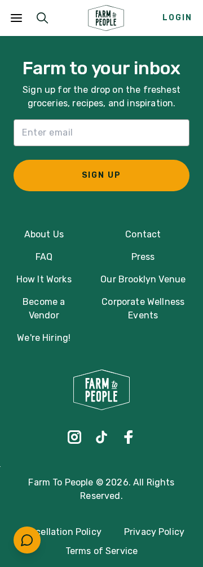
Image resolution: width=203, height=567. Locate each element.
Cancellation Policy (60, 531)
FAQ (44, 256)
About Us (44, 234)
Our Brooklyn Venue (143, 279)
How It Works (44, 279)
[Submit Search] (42, 18)
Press (143, 256)
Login (177, 17)
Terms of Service (101, 551)
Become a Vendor (44, 308)
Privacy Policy (154, 531)
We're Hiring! (43, 337)
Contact (143, 234)
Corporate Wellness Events (143, 308)
